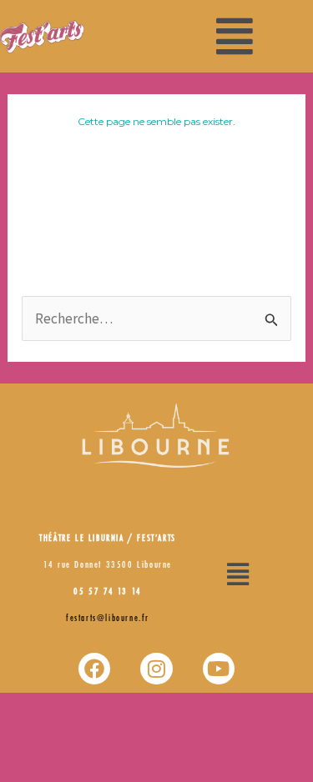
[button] (235, 36)
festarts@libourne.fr (107, 619)
